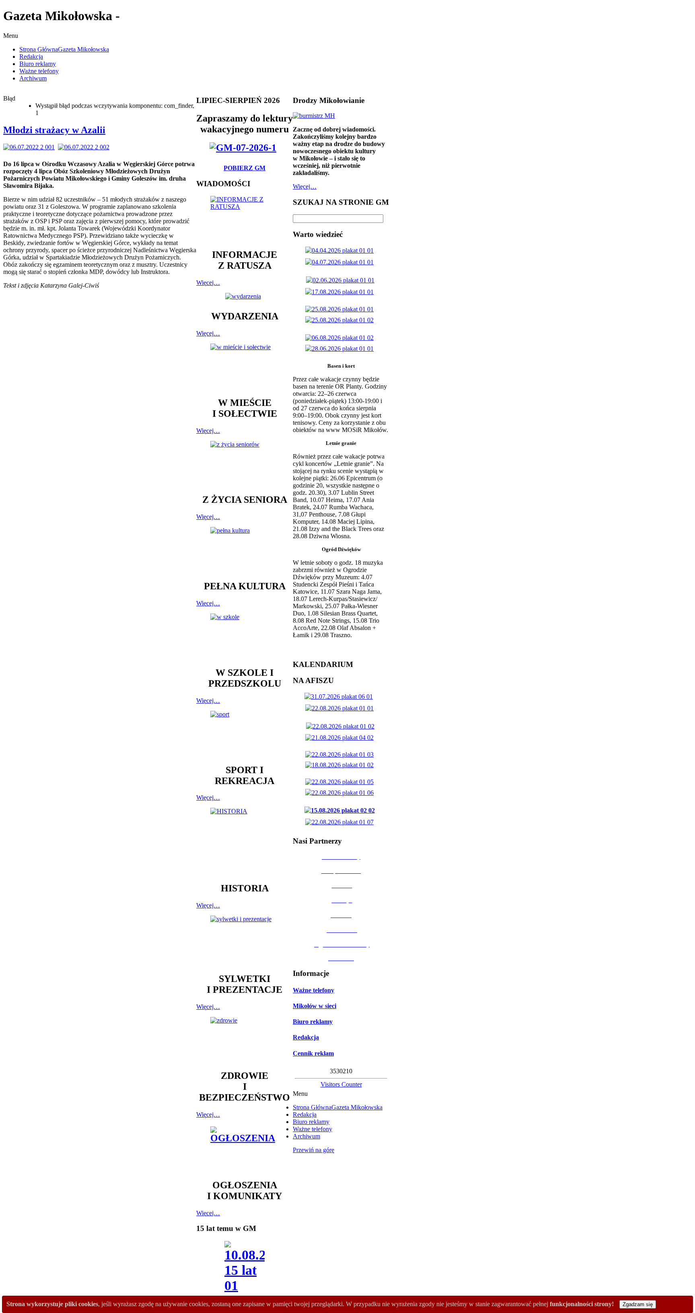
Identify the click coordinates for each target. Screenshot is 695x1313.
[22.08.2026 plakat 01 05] (341, 781)
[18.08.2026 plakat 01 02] (341, 764)
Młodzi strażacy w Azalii (54, 130)
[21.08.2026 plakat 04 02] (341, 737)
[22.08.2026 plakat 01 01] (341, 708)
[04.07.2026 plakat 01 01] (341, 262)
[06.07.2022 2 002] (85, 147)
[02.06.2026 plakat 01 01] (342, 280)
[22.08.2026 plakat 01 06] (341, 792)
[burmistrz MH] (314, 115)
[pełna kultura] (244, 550)
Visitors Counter (341, 1084)
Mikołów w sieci (314, 1005)
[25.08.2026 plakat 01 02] (341, 320)
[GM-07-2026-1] (245, 147)
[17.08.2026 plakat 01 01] (341, 291)
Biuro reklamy (313, 1021)
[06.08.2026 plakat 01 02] (341, 337)
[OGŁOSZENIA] (244, 1149)
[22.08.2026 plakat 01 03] (341, 754)
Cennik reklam (313, 1053)
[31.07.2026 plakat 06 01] (340, 696)
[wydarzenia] (244, 296)
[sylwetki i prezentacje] (244, 940)
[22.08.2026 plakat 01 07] (341, 822)
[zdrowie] (244, 1039)
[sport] (244, 734)
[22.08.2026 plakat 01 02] (342, 726)
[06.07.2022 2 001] (30, 147)
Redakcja (306, 1037)
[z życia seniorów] (244, 463)
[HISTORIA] (244, 841)
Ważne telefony (313, 990)
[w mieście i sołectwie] (244, 366)
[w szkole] (244, 636)
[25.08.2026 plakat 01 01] (341, 309)
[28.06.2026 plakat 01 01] (341, 348)
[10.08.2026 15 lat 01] (244, 1269)
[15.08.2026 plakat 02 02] (341, 810)
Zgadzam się (638, 1304)
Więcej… (208, 282)
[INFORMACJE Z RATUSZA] (244, 218)
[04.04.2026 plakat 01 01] (341, 250)
